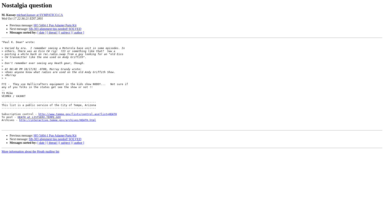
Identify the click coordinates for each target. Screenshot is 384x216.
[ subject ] (65, 32)
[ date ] (41, 32)
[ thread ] (52, 32)
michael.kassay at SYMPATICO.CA (40, 15)
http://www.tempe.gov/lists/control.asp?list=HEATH (77, 114)
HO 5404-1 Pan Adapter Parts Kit (55, 25)
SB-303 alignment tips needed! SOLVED (55, 29)
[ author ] (78, 32)
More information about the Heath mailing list (30, 151)
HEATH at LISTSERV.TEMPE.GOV (39, 117)
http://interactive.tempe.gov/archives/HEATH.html (57, 120)
